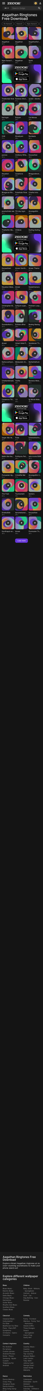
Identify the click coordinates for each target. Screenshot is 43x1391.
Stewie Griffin (28, 1326)
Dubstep (26, 1389)
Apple (13, 1358)
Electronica (27, 1376)
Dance (5, 1376)
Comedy (26, 1315)
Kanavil (19, 24)
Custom (6, 1361)
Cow (36, 1298)
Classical (6, 1315)
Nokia (5, 1356)
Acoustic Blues (8, 1293)
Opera (14, 1333)
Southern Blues (8, 1307)
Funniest (32, 1319)
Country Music (29, 1347)
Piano (5, 1328)
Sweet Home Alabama (28, 1369)
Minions (37, 1288)
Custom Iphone (8, 1351)
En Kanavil (8, 24)
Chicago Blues (8, 1298)
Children (26, 1285)
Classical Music (9, 1319)
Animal (33, 1293)
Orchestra (6, 1333)
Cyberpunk (27, 1379)
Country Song (28, 1351)
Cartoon (26, 1293)
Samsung (6, 1358)
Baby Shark (27, 1288)
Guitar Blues (7, 1302)
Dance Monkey (8, 1379)
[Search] (39, 8)
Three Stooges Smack (29, 1329)
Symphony (7, 1330)
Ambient (26, 1384)
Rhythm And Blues (10, 1305)
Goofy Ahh (27, 1337)
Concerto (6, 1335)
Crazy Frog (27, 1335)
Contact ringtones (10, 1343)
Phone (11, 1356)
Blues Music (7, 1288)
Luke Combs (28, 1358)
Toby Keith (27, 1361)
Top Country (28, 1354)
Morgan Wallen (29, 1356)
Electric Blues (8, 1291)
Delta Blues (7, 1295)
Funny (25, 1319)
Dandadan (27, 1382)
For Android (7, 1347)
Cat (30, 1295)
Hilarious (26, 1321)
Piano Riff (12, 1328)
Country (26, 1343)
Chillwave (35, 1389)
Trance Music (28, 1386)
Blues (5, 1285)
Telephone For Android (8, 1364)
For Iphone (7, 1349)
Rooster (26, 1300)
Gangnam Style (9, 1384)
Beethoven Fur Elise (10, 1326)
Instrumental (7, 1321)
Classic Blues (8, 1309)
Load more (21, 541)
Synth (35, 1382)
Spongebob (29, 1291)
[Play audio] (8, 33)
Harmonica (7, 1300)
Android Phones (9, 1354)
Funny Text (35, 1321)
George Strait (28, 1365)
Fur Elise (6, 1323)
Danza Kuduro (8, 1386)
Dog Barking (28, 1298)
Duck (25, 1295)
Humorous (29, 1323)
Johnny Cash (28, 1363)
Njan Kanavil (32, 24)
